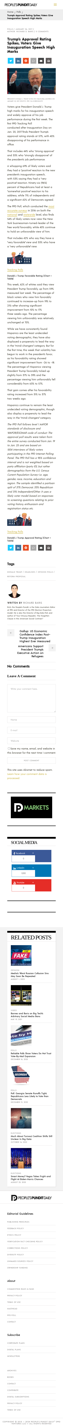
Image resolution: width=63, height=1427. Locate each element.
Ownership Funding (17, 1268)
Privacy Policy (14, 1295)
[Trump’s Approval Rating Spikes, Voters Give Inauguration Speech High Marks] (17, 591)
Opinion (15, 970)
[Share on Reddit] (26, 61)
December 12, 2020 (19, 1102)
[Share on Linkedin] (18, 61)
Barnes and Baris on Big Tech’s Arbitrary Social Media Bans (27, 1015)
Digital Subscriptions (18, 1397)
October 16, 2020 (19, 1142)
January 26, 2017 (24, 29)
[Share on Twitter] (11, 61)
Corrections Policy (17, 1248)
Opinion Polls (45, 572)
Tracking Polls (15, 269)
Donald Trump (14, 572)
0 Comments (42, 31)
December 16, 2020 (19, 1059)
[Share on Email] (41, 61)
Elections (16, 1133)
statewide (29, 214)
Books (10, 1377)
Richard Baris (32, 602)
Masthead (12, 1309)
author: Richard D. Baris (20, 31)
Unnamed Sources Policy (20, 1261)
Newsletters (13, 1356)
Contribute (13, 1390)
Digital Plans (14, 1350)
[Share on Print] (49, 61)
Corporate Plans (16, 1343)
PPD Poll (11, 1315)
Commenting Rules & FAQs (20, 1289)
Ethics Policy (14, 1235)
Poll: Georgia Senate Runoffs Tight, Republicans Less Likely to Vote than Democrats (29, 1096)
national (12, 214)
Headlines (30, 572)
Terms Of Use (14, 1302)
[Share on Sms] (33, 61)
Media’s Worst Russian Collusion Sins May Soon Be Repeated (30, 974)
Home (10, 11)
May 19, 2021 (16, 1019)
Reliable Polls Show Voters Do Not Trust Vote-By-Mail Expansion (31, 1055)
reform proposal (16, 576)
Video (14, 1010)
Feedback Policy (15, 1228)
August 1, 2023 (18, 979)
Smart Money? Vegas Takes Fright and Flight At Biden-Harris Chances (31, 1177)
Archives (11, 1370)
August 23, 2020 (18, 1182)
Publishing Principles (18, 1222)
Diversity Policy (15, 1255)
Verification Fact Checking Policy (24, 1241)
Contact (11, 1322)
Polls (18, 11)
